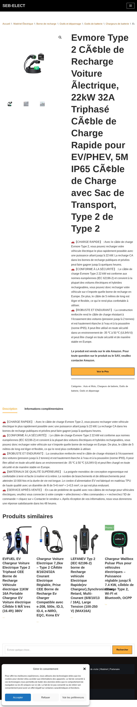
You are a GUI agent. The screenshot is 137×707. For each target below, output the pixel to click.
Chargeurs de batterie (117, 23)
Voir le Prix (103, 371)
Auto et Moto (89, 386)
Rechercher (122, 649)
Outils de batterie (93, 23)
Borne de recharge (46, 23)
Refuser (45, 697)
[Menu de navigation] (130, 6)
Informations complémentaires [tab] (44, 408)
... (17, 587)
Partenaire (115, 669)
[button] (84, 668)
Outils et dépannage (70, 23)
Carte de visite (91, 669)
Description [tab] (10, 408)
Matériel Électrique (23, 23)
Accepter (18, 697)
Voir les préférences (73, 697)
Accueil (6, 23)
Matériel (104, 669)
